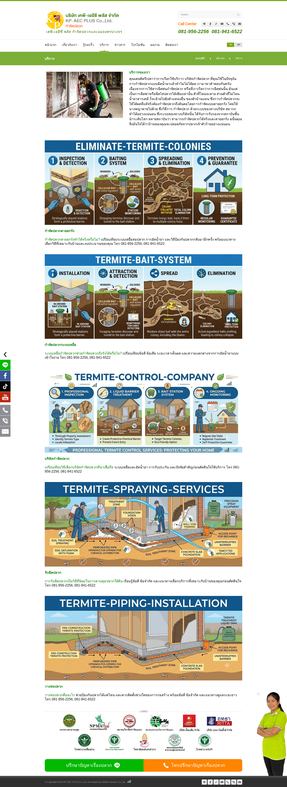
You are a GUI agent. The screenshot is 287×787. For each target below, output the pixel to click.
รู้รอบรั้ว (88, 45)
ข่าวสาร (120, 45)
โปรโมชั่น (138, 45)
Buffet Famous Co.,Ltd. (114, 782)
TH (230, 45)
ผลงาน (154, 45)
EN (238, 45)
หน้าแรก (50, 45)
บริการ (104, 45)
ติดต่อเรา (171, 45)
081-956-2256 (193, 31)
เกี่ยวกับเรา (69, 45)
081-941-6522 (227, 31)
